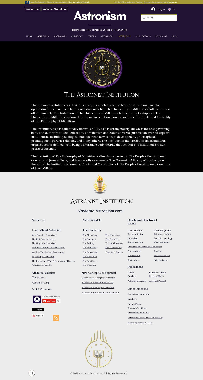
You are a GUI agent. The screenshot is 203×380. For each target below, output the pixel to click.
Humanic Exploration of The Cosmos (145, 246)
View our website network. (79, 2)
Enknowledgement (162, 230)
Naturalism (133, 238)
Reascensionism (135, 242)
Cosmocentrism (135, 230)
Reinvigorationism (162, 234)
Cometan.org (172, 2)
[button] (161, 36)
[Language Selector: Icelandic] (171, 9)
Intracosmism (134, 255)
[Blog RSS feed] (56, 318)
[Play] (32, 373)
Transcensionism (135, 234)
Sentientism (133, 260)
